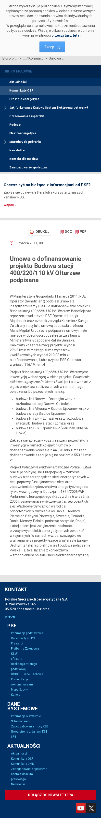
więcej (10, 616)
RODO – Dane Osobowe (27, 674)
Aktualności (17, 82)
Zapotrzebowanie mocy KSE (29, 726)
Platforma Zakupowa (25, 648)
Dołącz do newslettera (50, 795)
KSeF (14, 653)
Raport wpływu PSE (23, 638)
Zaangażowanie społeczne (28, 167)
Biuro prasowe (10, 58)
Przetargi (17, 643)
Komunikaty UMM (23, 764)
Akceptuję (52, 47)
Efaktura (16, 659)
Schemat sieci (20, 721)
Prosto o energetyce (24, 99)
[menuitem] (66, 232)
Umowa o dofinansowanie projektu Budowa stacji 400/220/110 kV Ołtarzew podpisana (57, 58)
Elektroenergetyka (22, 133)
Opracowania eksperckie (26, 116)
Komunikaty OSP (36, 58)
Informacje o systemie (26, 716)
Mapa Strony (19, 689)
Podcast (15, 124)
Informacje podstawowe (27, 633)
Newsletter (17, 150)
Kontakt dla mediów (23, 159)
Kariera (15, 694)
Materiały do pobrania (25, 142)
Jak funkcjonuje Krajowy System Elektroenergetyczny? (48, 107)
